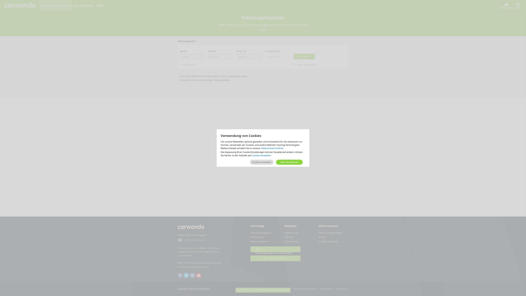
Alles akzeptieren (289, 162)
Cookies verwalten (261, 155)
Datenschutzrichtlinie (272, 148)
